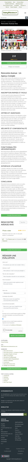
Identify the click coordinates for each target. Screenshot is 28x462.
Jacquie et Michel (18, 434)
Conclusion (6, 362)
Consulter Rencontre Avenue (14, 368)
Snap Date (6, 379)
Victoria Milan (20, 2)
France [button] (6, 456)
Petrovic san (11, 239)
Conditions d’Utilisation (15, 325)
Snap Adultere (8, 2)
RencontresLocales (8, 5)
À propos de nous (20, 448)
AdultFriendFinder (9, 3)
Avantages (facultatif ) (7, 296)
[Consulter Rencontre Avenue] (14, 39)
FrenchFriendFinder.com (6, 427)
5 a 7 (2, 443)
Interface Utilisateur (8, 360)
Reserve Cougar (4, 435)
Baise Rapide (14, 7)
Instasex (6, 380)
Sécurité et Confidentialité (10, 357)
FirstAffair (16, 5)
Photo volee (6, 231)
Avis (9, 363)
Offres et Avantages (8, 355)
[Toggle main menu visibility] (25, 13)
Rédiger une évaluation (9, 365)
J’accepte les (12, 325)
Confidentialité (7, 451)
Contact (7, 448)
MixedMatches (18, 426)
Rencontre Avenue (8, 350)
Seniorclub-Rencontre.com (7, 433)
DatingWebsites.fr (10, 12)
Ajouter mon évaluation (17, 335)
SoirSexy (6, 377)
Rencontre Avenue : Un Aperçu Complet (13, 352)
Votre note (4, 290)
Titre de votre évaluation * (8, 273)
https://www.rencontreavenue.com (9, 346)
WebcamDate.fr (4, 431)
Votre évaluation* (6, 279)
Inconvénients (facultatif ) (8, 303)
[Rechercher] (26, 17)
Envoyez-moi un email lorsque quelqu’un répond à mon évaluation (12, 322)
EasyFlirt (3, 423)
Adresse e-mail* (6, 268)
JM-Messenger (19, 3)
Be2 (14, 2)
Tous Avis (22, 222)
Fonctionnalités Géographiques (11, 359)
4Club (20, 7)
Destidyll (3, 437)
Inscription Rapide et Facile (10, 354)
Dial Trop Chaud (8, 382)
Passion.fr (17, 430)
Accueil (3, 21)
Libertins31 (6, 375)
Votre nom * (5, 262)
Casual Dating (11, 21)
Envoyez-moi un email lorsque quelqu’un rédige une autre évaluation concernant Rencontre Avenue (13, 315)
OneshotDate (4, 441)
